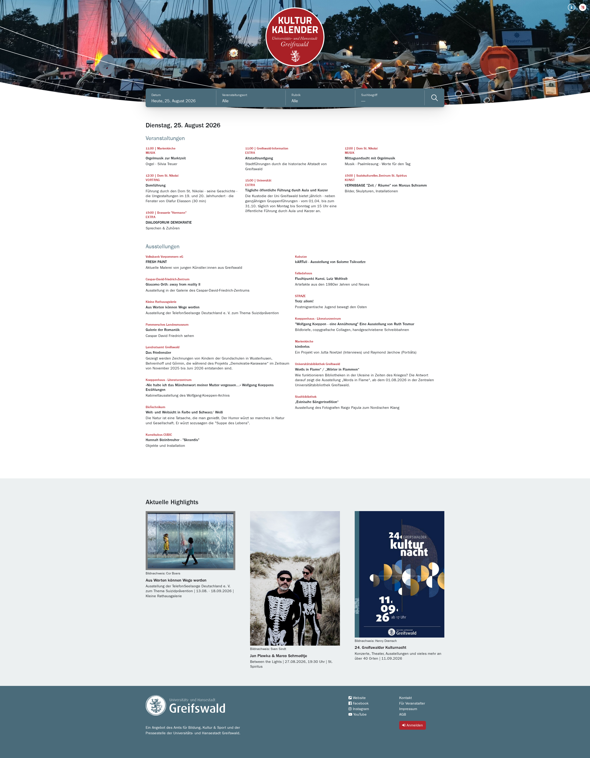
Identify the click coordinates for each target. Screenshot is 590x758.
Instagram (360, 709)
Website (359, 698)
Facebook (360, 703)
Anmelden (414, 725)
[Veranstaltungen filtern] (434, 97)
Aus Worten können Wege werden (176, 580)
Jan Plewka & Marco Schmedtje (278, 656)
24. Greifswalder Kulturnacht (380, 648)
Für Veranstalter (412, 703)
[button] (582, 7)
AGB (402, 714)
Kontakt (405, 698)
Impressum (408, 709)
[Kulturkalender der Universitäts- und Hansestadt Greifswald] (295, 36)
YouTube (359, 714)
